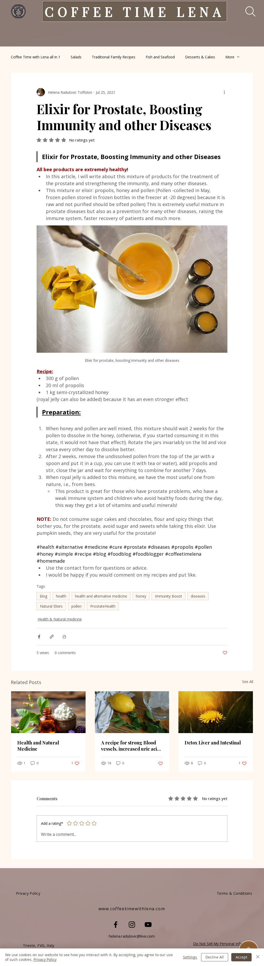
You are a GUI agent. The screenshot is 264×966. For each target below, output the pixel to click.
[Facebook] (115, 924)
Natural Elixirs (51, 606)
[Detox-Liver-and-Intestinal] (215, 712)
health (61, 596)
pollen (76, 606)
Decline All (214, 957)
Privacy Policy (45, 959)
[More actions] (224, 92)
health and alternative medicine (101, 596)
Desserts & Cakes (200, 57)
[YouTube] (148, 924)
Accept (241, 957)
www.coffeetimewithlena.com (131, 909)
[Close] (258, 957)
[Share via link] (51, 636)
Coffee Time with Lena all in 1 (35, 57)
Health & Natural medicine (60, 619)
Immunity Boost (168, 596)
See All (247, 681)
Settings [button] (190, 957)
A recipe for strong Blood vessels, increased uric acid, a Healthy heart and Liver (131, 746)
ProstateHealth (103, 606)
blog (43, 596)
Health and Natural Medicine (38, 746)
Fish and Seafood (160, 57)
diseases (198, 596)
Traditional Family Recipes (113, 57)
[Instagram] (132, 924)
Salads (76, 57)
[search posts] (247, 11)
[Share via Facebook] (39, 636)
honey (141, 596)
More (229, 57)
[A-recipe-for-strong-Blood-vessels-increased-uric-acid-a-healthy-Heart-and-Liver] (132, 712)
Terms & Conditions (234, 893)
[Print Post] (64, 636)
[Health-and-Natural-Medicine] (48, 712)
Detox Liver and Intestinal (213, 743)
